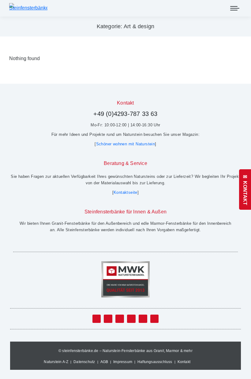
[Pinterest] (154, 319)
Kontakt (184, 362)
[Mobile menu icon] (235, 8)
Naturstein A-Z (56, 362)
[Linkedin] (131, 319)
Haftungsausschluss (154, 362)
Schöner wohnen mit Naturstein (125, 144)
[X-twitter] (108, 319)
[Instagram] (143, 319)
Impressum (122, 362)
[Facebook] (96, 319)
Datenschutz (84, 362)
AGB (104, 362)
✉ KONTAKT (245, 189)
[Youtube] (119, 319)
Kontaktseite (125, 192)
